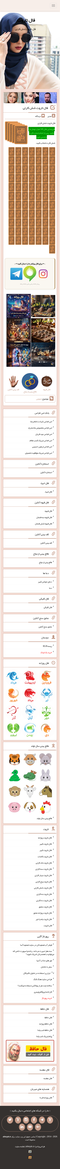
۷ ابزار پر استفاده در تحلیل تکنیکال (38, 973)
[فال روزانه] (18, 307)
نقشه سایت (20, 1146)
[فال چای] (43, 355)
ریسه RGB (47, 646)
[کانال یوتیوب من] (30, 1127)
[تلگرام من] (42, 1120)
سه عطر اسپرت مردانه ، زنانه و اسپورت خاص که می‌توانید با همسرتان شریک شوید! (33, 952)
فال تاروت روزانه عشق (42, 913)
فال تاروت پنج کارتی (44, 881)
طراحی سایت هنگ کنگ (42, 979)
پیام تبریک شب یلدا (44, 1036)
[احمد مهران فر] (48, 98)
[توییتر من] (10, 1120)
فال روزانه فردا (46, 1097)
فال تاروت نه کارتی (44, 894)
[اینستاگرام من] (26, 1120)
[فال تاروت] (43, 307)
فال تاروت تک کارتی (44, 862)
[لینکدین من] (22, 1127)
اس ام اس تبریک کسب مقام (41, 440)
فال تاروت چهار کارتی (43, 875)
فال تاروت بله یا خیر (44, 919)
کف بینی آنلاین (46, 543)
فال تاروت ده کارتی (44, 900)
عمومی (39, 399)
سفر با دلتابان (46, 967)
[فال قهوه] (43, 331)
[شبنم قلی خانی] (12, 98)
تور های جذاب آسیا (44, 960)
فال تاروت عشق (45, 906)
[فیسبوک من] (34, 1120)
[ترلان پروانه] (30, 98)
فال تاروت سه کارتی (43, 869)
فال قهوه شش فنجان (43, 523)
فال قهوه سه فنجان (44, 517)
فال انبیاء (48, 491)
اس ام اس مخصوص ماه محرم (40, 428)
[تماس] (18, 1120)
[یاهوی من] (50, 1120)
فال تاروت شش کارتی (35, 108)
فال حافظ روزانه (45, 1024)
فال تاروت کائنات (45, 856)
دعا (50, 588)
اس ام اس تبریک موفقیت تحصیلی (38, 453)
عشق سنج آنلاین (45, 626)
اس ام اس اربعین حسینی (42, 446)
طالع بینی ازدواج (45, 562)
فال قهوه (48, 511)
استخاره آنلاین (46, 472)
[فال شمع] (18, 331)
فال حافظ (48, 1017)
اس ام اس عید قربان (43, 434)
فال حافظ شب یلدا (44, 1030)
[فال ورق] (18, 355)
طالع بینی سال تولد (44, 818)
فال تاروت (26, 20)
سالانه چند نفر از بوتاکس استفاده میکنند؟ (35, 985)
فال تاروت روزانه (45, 837)
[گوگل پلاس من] (38, 1127)
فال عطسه (48, 1078)
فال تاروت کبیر (46, 844)
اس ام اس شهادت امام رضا (41, 421)
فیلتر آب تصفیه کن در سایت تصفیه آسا (36, 945)
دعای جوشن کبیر (45, 581)
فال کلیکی (48, 607)
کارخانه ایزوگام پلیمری (43, 992)
